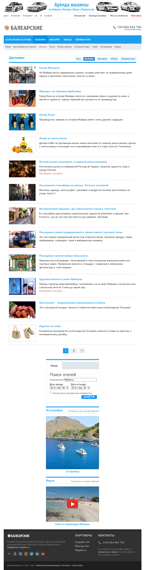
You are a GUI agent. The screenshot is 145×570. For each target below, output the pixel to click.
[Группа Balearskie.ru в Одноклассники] (26, 554)
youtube (48, 16)
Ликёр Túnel (47, 114)
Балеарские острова (18, 39)
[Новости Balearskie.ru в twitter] (31, 554)
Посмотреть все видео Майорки (85, 481)
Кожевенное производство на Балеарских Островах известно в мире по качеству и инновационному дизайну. (85, 333)
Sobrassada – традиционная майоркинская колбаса (72, 302)
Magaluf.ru (80, 550)
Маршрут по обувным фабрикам (60, 91)
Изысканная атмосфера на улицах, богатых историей (73, 185)
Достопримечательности (24, 47)
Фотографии (106, 47)
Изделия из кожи (50, 326)
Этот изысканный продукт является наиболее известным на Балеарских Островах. (85, 307)
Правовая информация (48, 565)
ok (36, 16)
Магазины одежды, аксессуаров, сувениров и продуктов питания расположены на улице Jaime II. (84, 192)
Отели (54, 365)
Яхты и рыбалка (119, 16)
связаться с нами (107, 552)
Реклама (65, 565)
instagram (28, 16)
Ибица (68, 39)
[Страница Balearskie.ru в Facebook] (15, 554)
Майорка (40, 39)
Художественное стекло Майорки (60, 279)
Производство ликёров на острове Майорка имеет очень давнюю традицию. (81, 119)
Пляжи (8, 47)
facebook (15, 16)
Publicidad (77, 565)
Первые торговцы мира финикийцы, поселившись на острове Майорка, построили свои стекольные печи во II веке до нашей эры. (87, 286)
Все (78, 59)
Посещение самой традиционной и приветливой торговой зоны (80, 232)
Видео (50, 480)
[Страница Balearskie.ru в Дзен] (9, 554)
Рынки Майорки (49, 67)
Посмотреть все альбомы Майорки (84, 411)
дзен (6, 16)
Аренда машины (97, 16)
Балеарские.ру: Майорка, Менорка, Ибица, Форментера (24, 28)
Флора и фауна (65, 47)
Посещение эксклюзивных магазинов (63, 255)
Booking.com (82, 546)
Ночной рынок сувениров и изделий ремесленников (73, 161)
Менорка (55, 39)
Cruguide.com (82, 542)
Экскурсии (79, 16)
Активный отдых (82, 47)
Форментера (83, 39)
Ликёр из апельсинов (53, 138)
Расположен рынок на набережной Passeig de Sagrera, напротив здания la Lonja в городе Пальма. (84, 168)
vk (41, 16)
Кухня (52, 47)
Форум (118, 47)
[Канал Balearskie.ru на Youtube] (42, 554)
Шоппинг (43, 47)
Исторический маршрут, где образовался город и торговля (77, 208)
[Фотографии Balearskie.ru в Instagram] (20, 554)
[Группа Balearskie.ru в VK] (37, 554)
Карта (95, 47)
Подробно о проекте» (18, 547)
